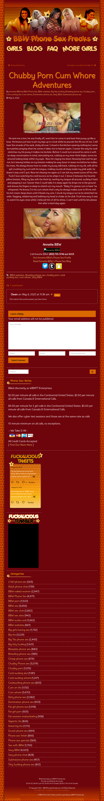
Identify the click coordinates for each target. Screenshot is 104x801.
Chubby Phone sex (19, 663)
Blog (35, 49)
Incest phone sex (18, 730)
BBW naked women (19, 591)
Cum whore (27, 94)
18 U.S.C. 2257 (44, 790)
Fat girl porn (15, 711)
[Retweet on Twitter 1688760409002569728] (18, 502)
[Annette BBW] (52, 249)
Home (36, 790)
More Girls (80, 49)
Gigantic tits (15, 721)
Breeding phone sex (73, 91)
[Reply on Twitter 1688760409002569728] (13, 502)
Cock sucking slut (13, 94)
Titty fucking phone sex (21, 764)
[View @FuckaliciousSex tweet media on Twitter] (33, 476)
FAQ (52, 49)
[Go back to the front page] (52, 25)
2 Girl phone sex (17, 581)
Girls (14, 49)
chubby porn (52, 275)
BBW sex (13, 605)
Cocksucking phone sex (21, 682)
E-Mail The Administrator (28, 795)
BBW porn (14, 601)
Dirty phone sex (17, 697)
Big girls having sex (19, 629)
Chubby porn (89, 91)
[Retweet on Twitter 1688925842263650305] (18, 482)
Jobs (68, 790)
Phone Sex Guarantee (57, 790)
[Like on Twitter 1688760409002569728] (24, 502)
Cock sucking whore (19, 677)
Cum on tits (14, 687)
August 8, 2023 (16, 467)
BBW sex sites (16, 615)
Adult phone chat (18, 586)
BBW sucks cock (17, 620)
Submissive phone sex (72, 94)
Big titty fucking (58, 91)
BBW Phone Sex (30, 91)
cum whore (25, 277)
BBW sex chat (16, 610)
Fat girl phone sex (18, 706)
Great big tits (15, 726)
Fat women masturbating (22, 716)
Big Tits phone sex (18, 639)
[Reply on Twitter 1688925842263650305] (13, 482)
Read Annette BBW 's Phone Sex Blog (52, 261)
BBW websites (44, 91)
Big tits (12, 634)
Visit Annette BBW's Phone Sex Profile (52, 257)
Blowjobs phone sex (19, 649)
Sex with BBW (16, 745)
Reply (57, 295)
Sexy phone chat (17, 754)
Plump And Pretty (18, 65)
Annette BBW (15, 91)
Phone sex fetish (17, 735)
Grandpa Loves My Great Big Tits (80, 65)
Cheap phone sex (18, 658)
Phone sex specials (18, 740)
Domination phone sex (42, 94)
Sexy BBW (57, 94)
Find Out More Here (21, 444)
